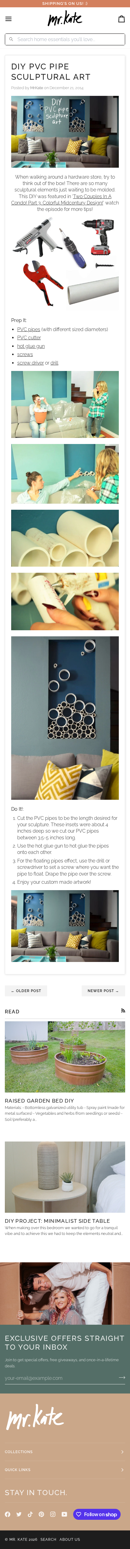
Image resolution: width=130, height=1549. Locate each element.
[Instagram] (53, 1514)
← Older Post (26, 991)
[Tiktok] (30, 1514)
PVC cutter (29, 338)
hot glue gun (31, 346)
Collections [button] (19, 1452)
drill (54, 363)
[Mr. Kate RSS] (123, 1010)
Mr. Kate (18, 1539)
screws (25, 354)
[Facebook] (7, 1514)
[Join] (120, 1377)
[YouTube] (64, 1514)
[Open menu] (14, 18)
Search (49, 1539)
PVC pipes (28, 329)
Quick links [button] (18, 1470)
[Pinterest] (41, 1514)
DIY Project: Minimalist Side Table (57, 1221)
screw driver (30, 363)
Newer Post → (103, 991)
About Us (70, 1539)
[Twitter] (19, 1514)
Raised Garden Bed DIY (39, 1101)
